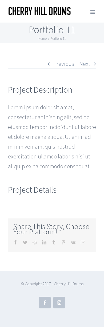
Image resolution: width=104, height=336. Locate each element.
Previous (63, 63)
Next (84, 63)
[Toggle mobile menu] (93, 12)
